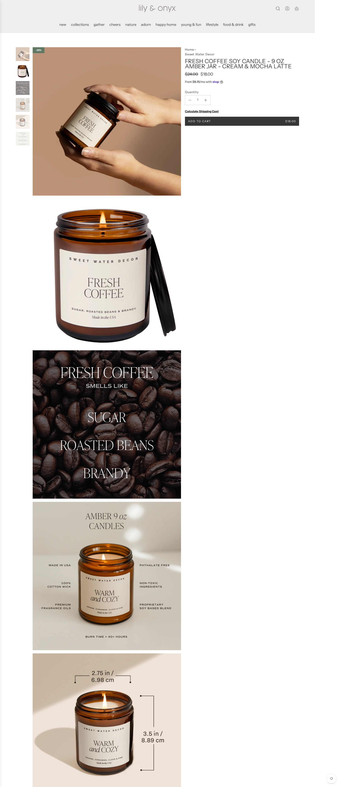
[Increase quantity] (205, 100)
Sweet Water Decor (200, 54)
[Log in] (287, 8)
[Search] (278, 8)
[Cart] (296, 8)
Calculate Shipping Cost (202, 111)
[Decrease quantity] (190, 100)
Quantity (192, 92)
